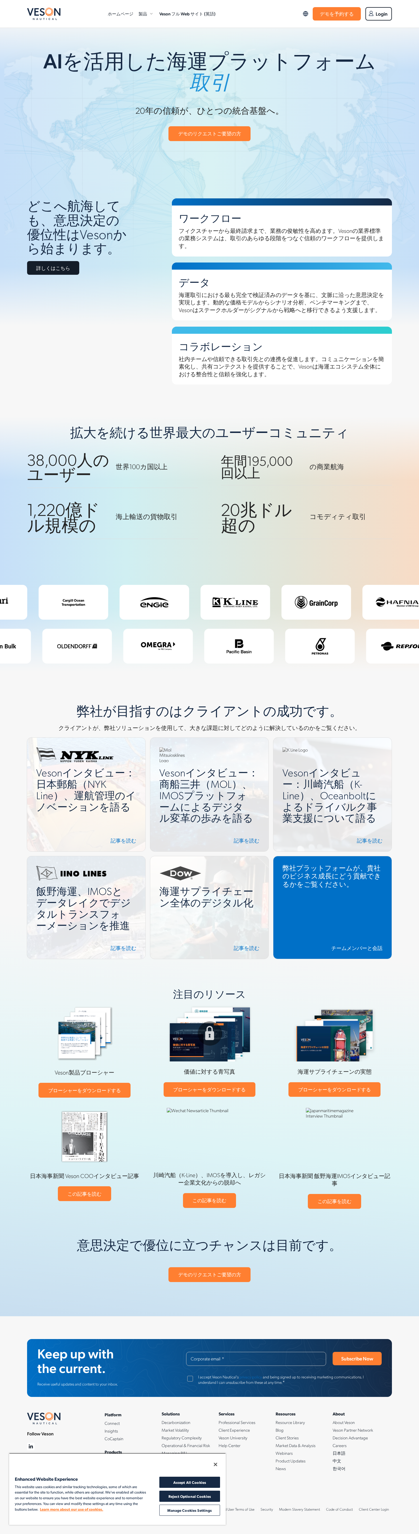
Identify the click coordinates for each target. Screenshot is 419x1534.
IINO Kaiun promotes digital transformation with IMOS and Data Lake (83, 863)
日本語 (339, 1453)
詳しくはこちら (53, 268)
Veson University (233, 1438)
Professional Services (237, 1422)
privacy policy (250, 1376)
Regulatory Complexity (182, 1438)
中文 (337, 1461)
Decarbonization (176, 1422)
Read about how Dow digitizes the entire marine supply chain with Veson (207, 863)
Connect (112, 1423)
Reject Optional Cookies (189, 1496)
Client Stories (287, 1438)
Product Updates (291, 1461)
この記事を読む (84, 1194)
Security (267, 1509)
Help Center (230, 1445)
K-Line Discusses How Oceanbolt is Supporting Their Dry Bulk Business (332, 744)
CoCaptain (114, 1438)
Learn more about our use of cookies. (71, 1509)
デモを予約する (337, 14)
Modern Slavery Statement (299, 1509)
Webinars (284, 1453)
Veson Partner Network (353, 1430)
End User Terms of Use (238, 1509)
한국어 (339, 1468)
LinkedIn (31, 1446)
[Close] (215, 1464)
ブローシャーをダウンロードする (84, 1090)
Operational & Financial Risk (186, 1445)
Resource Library (290, 1422)
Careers (340, 1445)
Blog (280, 1430)
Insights (111, 1431)
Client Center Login (374, 1509)
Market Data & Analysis (296, 1445)
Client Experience (234, 1430)
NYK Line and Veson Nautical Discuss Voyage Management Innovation (73, 744)
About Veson (344, 1422)
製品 (143, 14)
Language (305, 14)
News (281, 1468)
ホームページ (120, 14)
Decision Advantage (350, 1438)
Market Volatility (175, 1430)
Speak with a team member (301, 859)
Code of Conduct (339, 1509)
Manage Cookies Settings (189, 1510)
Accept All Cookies (189, 1482)
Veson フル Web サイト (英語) (187, 14)
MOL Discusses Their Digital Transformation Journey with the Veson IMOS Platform (208, 744)
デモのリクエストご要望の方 (209, 133)
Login (382, 14)
